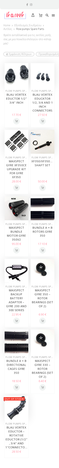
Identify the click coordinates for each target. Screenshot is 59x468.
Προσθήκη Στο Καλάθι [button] (16, 121)
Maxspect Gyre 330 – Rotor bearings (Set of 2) (42, 369)
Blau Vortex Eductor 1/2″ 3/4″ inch (16, 98)
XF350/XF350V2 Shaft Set (42, 163)
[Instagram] (31, 4)
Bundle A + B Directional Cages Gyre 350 (16, 367)
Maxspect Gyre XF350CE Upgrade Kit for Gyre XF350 (16, 169)
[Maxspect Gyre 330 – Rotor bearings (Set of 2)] (42, 341)
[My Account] (33, 15)
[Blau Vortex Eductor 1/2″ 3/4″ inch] (16, 75)
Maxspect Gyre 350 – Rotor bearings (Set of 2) (42, 298)
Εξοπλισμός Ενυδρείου (27, 25)
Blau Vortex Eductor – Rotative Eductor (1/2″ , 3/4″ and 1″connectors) (17, 437)
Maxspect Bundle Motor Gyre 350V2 (16, 233)
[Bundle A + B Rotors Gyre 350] (42, 208)
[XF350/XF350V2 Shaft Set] (42, 142)
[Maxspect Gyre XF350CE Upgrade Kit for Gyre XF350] (16, 142)
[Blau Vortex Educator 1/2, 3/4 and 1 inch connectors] (42, 75)
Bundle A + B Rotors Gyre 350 (42, 231)
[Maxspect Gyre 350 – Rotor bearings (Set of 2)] (42, 271)
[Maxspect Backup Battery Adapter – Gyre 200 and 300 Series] (16, 271)
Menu (53, 15)
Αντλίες (7, 29)
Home (6, 25)
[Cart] (41, 15)
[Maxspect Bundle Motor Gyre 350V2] (16, 208)
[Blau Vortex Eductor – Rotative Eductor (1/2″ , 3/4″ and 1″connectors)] (16, 408)
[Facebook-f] (27, 4)
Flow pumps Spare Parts (21, 90)
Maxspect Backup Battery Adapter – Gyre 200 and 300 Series (16, 300)
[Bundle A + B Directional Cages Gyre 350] (16, 341)
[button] (47, 15)
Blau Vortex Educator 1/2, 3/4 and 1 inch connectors (42, 102)
